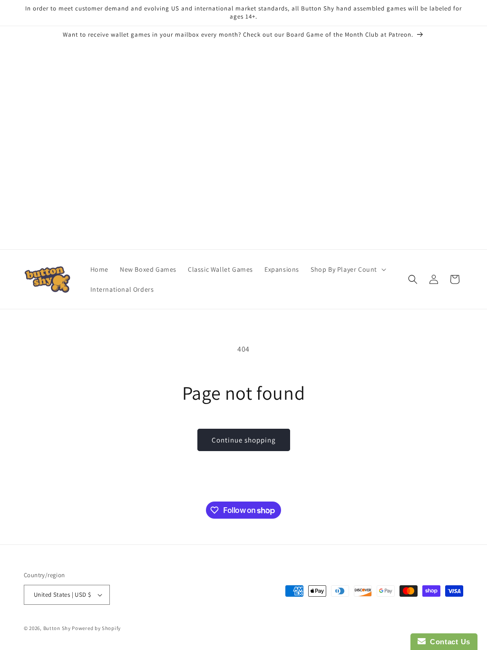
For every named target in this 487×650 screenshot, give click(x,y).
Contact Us (448, 642)
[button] (347, 269)
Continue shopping (244, 439)
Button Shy (57, 628)
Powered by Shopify (96, 628)
